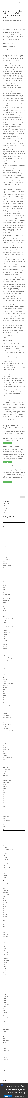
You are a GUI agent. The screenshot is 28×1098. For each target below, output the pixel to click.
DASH (4, 596)
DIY (3, 606)
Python (4, 877)
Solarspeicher (6, 964)
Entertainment (6, 503)
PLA (3, 861)
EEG (4, 616)
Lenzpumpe (5, 767)
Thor (4, 992)
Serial (4, 940)
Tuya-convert (6, 1012)
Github (4, 695)
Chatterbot (5, 579)
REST (4, 904)
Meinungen (5, 508)
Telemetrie (5, 984)
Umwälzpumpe (6, 1019)
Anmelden (5, 1082)
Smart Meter (6, 954)
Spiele (4, 968)
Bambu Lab (5, 557)
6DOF (4, 1076)
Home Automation (7, 717)
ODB (4, 832)
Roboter (4, 910)
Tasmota (5, 980)
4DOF (4, 1065)
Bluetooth (5, 563)
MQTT (4, 809)
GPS (4, 699)
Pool (4, 865)
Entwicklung (5, 630)
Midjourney (5, 798)
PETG (4, 855)
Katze (4, 745)
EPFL (4, 636)
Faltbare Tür (6, 656)
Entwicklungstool (7, 632)
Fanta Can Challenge (8, 658)
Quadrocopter (6, 883)
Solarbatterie (6, 960)
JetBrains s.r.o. (6, 738)
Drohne (4, 608)
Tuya (4, 1010)
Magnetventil (6, 782)
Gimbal (4, 689)
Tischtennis (5, 996)
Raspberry (5, 890)
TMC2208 (5, 1000)
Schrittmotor (6, 934)
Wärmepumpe (6, 1040)
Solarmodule (6, 962)
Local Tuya (5, 775)
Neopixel (5, 818)
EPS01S (4, 638)
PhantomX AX (6, 857)
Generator (5, 685)
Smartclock (5, 952)
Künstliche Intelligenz (8, 757)
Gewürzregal (6, 687)
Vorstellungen (6, 512)
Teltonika (5, 986)
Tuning (4, 1008)
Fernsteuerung (6, 662)
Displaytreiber (6, 604)
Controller (5, 585)
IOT (3, 732)
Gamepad (5, 679)
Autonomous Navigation (8, 550)
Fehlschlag (5, 660)
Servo (4, 942)
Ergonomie (5, 640)
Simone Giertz (6, 948)
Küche (4, 747)
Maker (4, 784)
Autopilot (5, 552)
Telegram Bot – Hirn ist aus (11, 446)
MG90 (4, 792)
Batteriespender (6, 559)
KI (3, 751)
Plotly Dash (5, 863)
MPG (4, 806)
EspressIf (5, 648)
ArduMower (5, 534)
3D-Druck (5, 1057)
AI (3, 528)
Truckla (4, 1006)
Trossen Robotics (7, 1004)
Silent (4, 946)
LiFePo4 (4, 771)
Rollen (4, 918)
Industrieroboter (7, 724)
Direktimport (6, 600)
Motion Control (6, 805)
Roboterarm (5, 912)
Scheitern (5, 932)
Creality (4, 589)
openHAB (5, 833)
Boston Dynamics (7, 565)
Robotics (5, 914)
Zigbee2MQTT (6, 1050)
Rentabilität (5, 902)
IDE (3, 722)
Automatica (5, 548)
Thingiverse (5, 990)
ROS (4, 920)
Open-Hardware (6, 836)
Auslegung (5, 546)
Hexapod (5, 711)
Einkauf (4, 620)
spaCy (4, 966)
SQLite (4, 974)
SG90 (4, 944)
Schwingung (6, 936)
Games (4, 681)
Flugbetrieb (5, 668)
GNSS (4, 697)
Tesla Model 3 (6, 988)
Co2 (3, 583)
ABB (4, 524)
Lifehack (5, 505)
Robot (4, 908)
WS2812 (4, 1042)
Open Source (6, 840)
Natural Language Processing (10, 816)
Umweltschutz (6, 1017)
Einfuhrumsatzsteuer (8, 618)
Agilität (4, 526)
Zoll (3, 1052)
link (10, 97)
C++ (3, 573)
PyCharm (5, 875)
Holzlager (5, 713)
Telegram (5, 982)
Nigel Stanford (6, 820)
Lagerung (5, 765)
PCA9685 (5, 853)
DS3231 (4, 610)
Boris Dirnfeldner (9, 20)
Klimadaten (5, 753)
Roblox (4, 906)
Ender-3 (4, 624)
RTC (4, 926)
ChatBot (4, 575)
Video (4, 1033)
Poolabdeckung (6, 867)
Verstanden (8, 1096)
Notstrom (5, 824)
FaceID (4, 654)
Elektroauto (5, 622)
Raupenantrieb (6, 894)
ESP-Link (5, 646)
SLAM (4, 950)
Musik (4, 811)
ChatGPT (5, 577)
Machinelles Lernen (7, 780)
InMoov (4, 726)
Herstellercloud (6, 709)
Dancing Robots (6, 594)
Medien (4, 790)
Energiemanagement (8, 626)
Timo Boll (5, 994)
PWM (4, 873)
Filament (5, 664)
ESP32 (4, 642)
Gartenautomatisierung (8, 683)
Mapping (5, 786)
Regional (5, 900)
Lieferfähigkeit (6, 769)
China (4, 581)
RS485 (4, 924)
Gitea (4, 693)
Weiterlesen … (7, 443)
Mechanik (5, 788)
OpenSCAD (5, 838)
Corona (4, 587)
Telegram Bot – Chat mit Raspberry (13, 466)
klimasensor (5, 755)
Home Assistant (6, 715)
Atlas (4, 542)
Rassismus (5, 892)
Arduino (5, 532)
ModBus (5, 800)
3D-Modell (5, 1059)
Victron (4, 1031)
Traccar (4, 1002)
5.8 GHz (4, 1070)
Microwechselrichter (7, 796)
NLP (4, 822)
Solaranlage (5, 958)
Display (4, 602)
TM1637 (4, 998)
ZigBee (4, 1048)
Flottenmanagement (7, 666)
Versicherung (6, 1029)
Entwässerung (6, 634)
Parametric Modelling (8, 849)
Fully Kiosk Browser (7, 674)
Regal (4, 898)
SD (3, 938)
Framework (5, 672)
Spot (4, 972)
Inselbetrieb (5, 728)
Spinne (4, 970)
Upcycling (5, 1023)
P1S (3, 845)
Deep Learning (6, 598)
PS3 (3, 871)
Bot (3, 567)
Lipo (4, 773)
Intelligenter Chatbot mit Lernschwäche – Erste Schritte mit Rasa (13, 427)
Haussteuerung (6, 705)
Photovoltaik (5, 859)
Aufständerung (6, 544)
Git (3, 691)
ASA (4, 540)
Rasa (4, 888)
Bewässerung (6, 561)
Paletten (5, 847)
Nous (4, 826)
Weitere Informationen (18, 1096)
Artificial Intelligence (7, 538)
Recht (4, 896)
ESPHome (5, 644)
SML (4, 956)
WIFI (4, 1038)
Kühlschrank (6, 749)
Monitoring (5, 803)
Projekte (21, 20)
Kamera (4, 743)
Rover (4, 922)
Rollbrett (5, 916)
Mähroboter (5, 794)
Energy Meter (6, 628)
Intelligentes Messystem (8, 730)
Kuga (4, 759)
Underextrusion (6, 1021)
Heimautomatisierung (8, 707)
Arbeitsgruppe (6, 530)
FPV (3, 670)
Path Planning (6, 851)
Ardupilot (5, 536)
